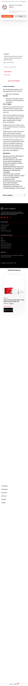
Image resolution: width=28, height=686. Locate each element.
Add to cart (8, 310)
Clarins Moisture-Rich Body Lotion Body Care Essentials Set (14, 300)
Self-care (4, 496)
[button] (14, 195)
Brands (3, 502)
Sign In (11, 684)
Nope (20, 16)
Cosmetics (4, 492)
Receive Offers (7, 16)
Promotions (4, 486)
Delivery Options (8, 195)
